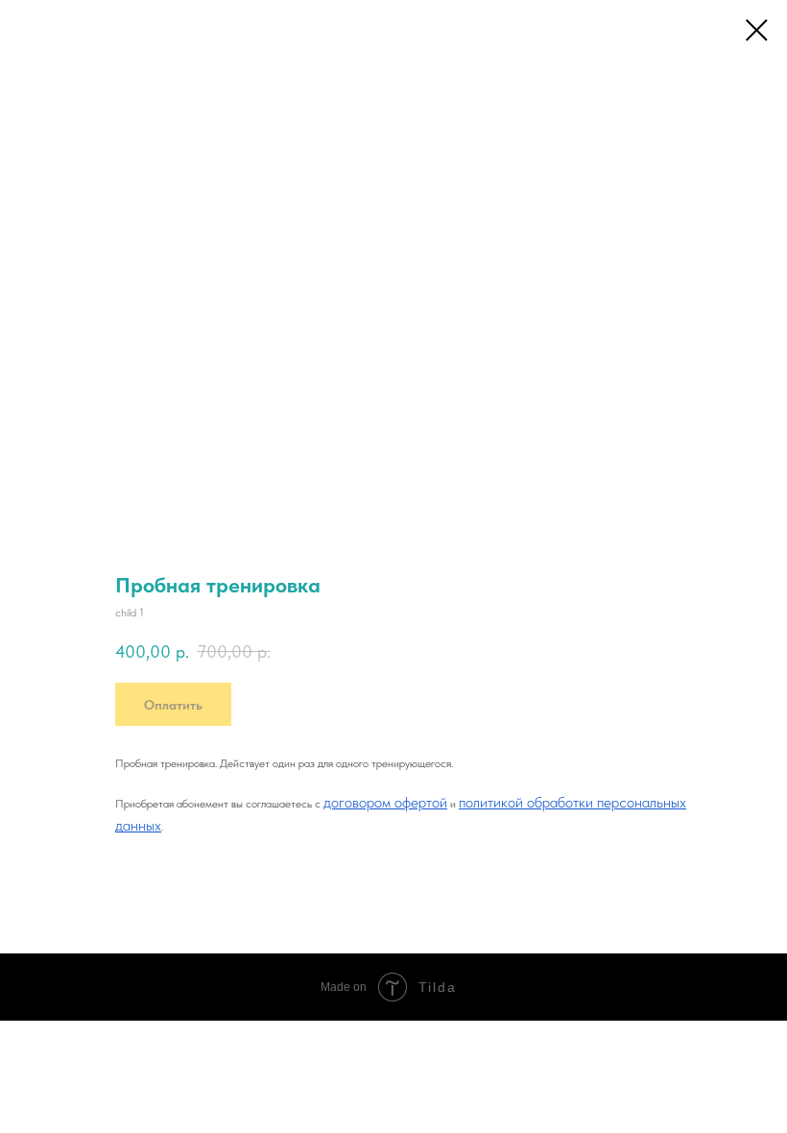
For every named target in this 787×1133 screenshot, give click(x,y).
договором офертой (385, 802)
